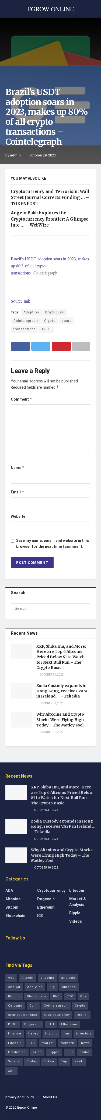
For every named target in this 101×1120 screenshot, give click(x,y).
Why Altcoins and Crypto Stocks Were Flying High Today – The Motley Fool (60, 719)
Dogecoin (46, 899)
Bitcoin (11, 907)
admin (15, 155)
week (78, 1061)
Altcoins (12, 899)
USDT (46, 329)
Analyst (14, 987)
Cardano (15, 1005)
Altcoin (27, 977)
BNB (56, 996)
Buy (83, 996)
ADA (9, 890)
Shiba (84, 1052)
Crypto (49, 320)
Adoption (31, 312)
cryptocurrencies (22, 1015)
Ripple (74, 913)
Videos (75, 921)
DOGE (12, 1024)
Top (64, 1061)
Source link (20, 301)
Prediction (17, 1052)
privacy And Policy (19, 1097)
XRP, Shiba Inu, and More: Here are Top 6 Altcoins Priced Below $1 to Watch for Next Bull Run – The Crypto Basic (61, 657)
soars (67, 320)
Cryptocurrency (51, 890)
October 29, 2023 (42, 155)
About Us (50, 1097)
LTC (32, 1043)
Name (18, 468)
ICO (40, 916)
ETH (51, 1024)
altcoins (47, 977)
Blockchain (15, 916)
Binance (69, 987)
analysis (68, 977)
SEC (70, 1052)
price (37, 1052)
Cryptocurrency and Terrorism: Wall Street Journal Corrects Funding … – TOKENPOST (50, 197)
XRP (11, 1071)
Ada (11, 977)
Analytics (35, 987)
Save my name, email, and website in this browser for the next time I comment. (52, 543)
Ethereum (46, 907)
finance (14, 1033)
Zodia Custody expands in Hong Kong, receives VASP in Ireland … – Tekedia (62, 691)
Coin (33, 1005)
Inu (66, 1033)
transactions (24, 329)
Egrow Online (27, 1107)
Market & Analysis (77, 902)
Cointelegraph (25, 320)
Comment (21, 399)
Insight (51, 1033)
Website (18, 516)
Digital (82, 1015)
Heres (33, 1033)
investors (84, 1033)
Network (67, 1043)
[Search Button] (84, 608)
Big (52, 987)
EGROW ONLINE (50, 9)
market (48, 1043)
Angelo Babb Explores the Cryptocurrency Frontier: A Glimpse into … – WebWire (49, 219)
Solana (14, 1061)
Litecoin (76, 890)
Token (49, 1061)
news (85, 1043)
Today (32, 1061)
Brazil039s (54, 312)
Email (17, 492)
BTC (70, 996)
